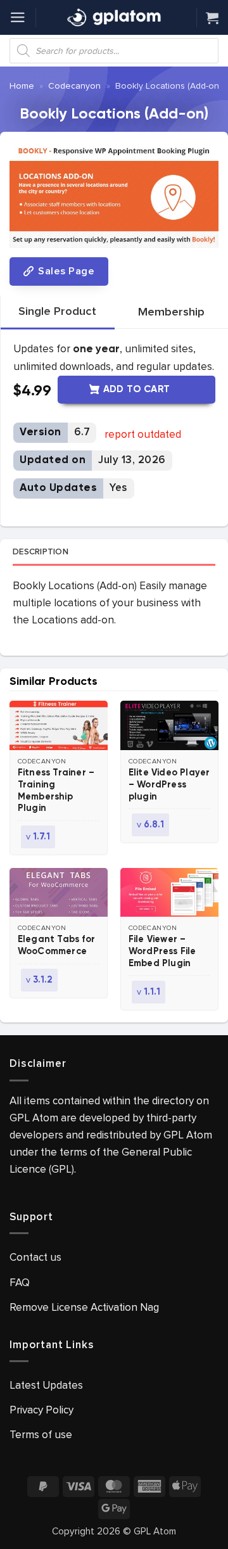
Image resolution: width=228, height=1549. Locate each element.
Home (22, 85)
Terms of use (41, 1434)
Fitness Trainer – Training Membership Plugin (56, 790)
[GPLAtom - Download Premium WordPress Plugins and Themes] (114, 18)
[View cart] (212, 18)
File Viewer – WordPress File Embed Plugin (162, 951)
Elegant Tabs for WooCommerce (56, 945)
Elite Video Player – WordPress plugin (169, 784)
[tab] (57, 312)
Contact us (35, 1257)
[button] (18, 17)
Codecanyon (74, 85)
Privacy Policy (41, 1410)
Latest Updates (46, 1385)
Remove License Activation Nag (84, 1307)
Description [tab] (40, 551)
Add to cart (136, 389)
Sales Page (64, 271)
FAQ (20, 1282)
